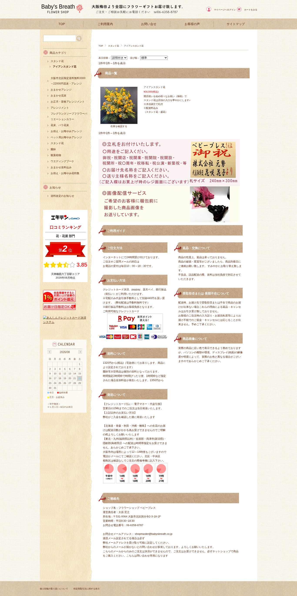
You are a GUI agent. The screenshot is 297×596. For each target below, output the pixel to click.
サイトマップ (236, 24)
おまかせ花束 (58, 95)
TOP (61, 24)
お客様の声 (192, 24)
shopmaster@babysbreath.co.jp (153, 533)
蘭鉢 (53, 149)
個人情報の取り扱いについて (54, 589)
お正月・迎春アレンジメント (68, 101)
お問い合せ (148, 24)
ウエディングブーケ (62, 161)
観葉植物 (56, 155)
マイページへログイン (225, 9)
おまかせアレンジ (61, 89)
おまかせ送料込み (61, 167)
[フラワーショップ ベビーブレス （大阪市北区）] (61, 15)
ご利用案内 (105, 24)
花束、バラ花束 (60, 125)
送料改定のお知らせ (62, 195)
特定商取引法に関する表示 (86, 589)
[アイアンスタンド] (118, 121)
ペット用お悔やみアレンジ (66, 137)
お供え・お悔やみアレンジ (66, 131)
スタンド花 (113, 46)
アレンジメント (60, 107)
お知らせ (55, 187)
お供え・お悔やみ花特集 (65, 173)
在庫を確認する (118, 126)
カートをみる (250, 9)
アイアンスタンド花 (154, 87)
